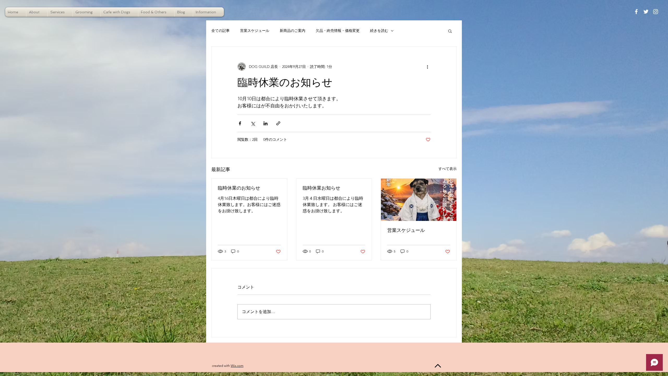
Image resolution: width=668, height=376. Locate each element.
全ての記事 (220, 30)
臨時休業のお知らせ (239, 188)
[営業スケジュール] (418, 200)
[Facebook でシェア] (239, 123)
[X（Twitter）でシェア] (252, 123)
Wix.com (237, 366)
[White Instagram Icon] (655, 11)
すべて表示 (447, 168)
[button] (450, 31)
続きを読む (379, 30)
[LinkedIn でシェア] (265, 123)
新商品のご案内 (292, 30)
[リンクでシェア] (278, 123)
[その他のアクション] (427, 66)
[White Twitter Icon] (646, 11)
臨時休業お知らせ (321, 188)
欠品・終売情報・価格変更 (338, 30)
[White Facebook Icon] (636, 11)
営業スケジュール (254, 30)
